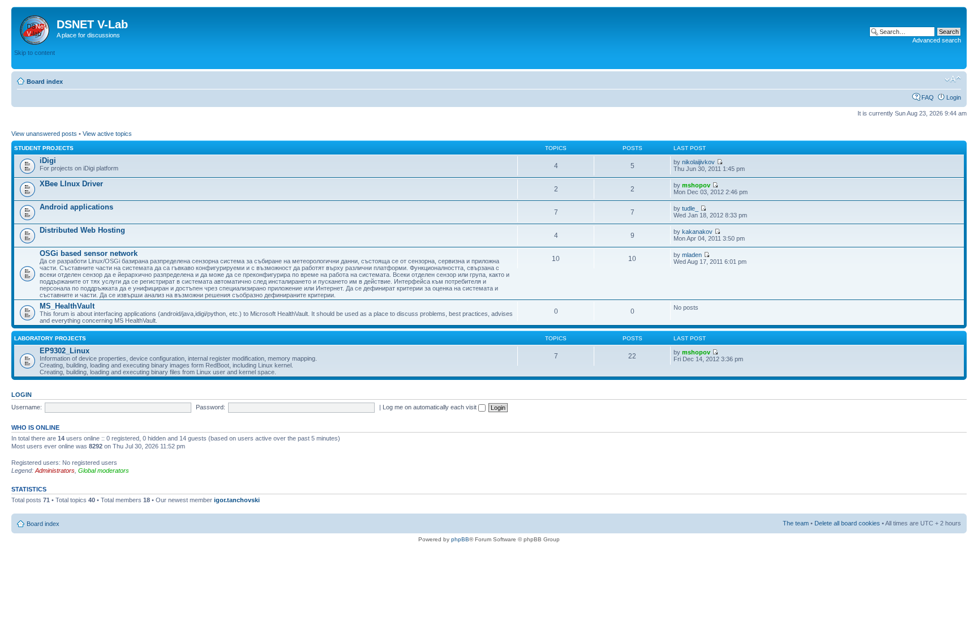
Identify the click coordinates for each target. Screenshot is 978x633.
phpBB (460, 539)
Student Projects (44, 148)
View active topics (107, 133)
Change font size (953, 79)
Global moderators (103, 470)
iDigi (48, 160)
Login (953, 97)
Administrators (55, 470)
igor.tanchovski (237, 500)
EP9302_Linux (64, 351)
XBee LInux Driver (71, 183)
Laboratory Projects (50, 338)
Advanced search (936, 40)
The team (796, 523)
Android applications (76, 207)
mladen (692, 254)
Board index (45, 81)
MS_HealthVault (67, 306)
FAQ (927, 97)
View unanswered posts (44, 133)
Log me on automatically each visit (430, 407)
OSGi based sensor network (89, 253)
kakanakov (697, 231)
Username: (26, 407)
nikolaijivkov (698, 162)
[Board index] (35, 28)
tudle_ (690, 208)
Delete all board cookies (847, 523)
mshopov (696, 185)
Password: (210, 407)
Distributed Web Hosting (82, 230)
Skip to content (34, 52)
